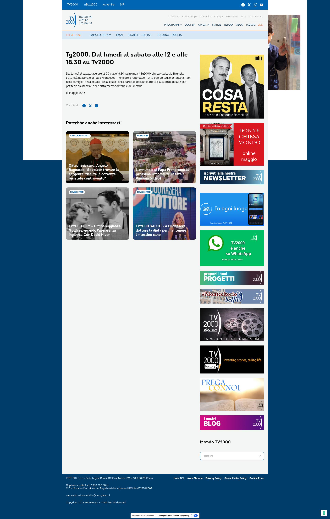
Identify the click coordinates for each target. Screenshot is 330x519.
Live (260, 24)
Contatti (253, 16)
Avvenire (108, 4)
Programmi (171, 24)
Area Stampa (195, 478)
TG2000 (250, 24)
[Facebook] (243, 4)
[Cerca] (261, 17)
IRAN (119, 35)
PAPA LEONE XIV (100, 35)
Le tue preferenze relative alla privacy (173, 516)
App (243, 16)
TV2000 (72, 4)
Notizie (216, 24)
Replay (228, 24)
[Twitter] (249, 4)
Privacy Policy (213, 478)
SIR (122, 4)
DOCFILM (190, 24)
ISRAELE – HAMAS (139, 35)
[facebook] (84, 105)
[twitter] (90, 105)
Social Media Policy (235, 478)
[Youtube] (261, 4)
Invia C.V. (179, 478)
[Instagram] (255, 4)
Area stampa (189, 16)
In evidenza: (73, 35)
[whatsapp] (96, 105)
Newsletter (232, 16)
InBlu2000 (90, 4)
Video (239, 24)
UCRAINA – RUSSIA (169, 35)
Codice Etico (256, 478)
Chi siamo (173, 16)
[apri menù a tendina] (181, 25)
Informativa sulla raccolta (143, 516)
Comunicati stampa (211, 16)
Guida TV (204, 24)
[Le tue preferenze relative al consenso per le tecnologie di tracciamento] (324, 513)
